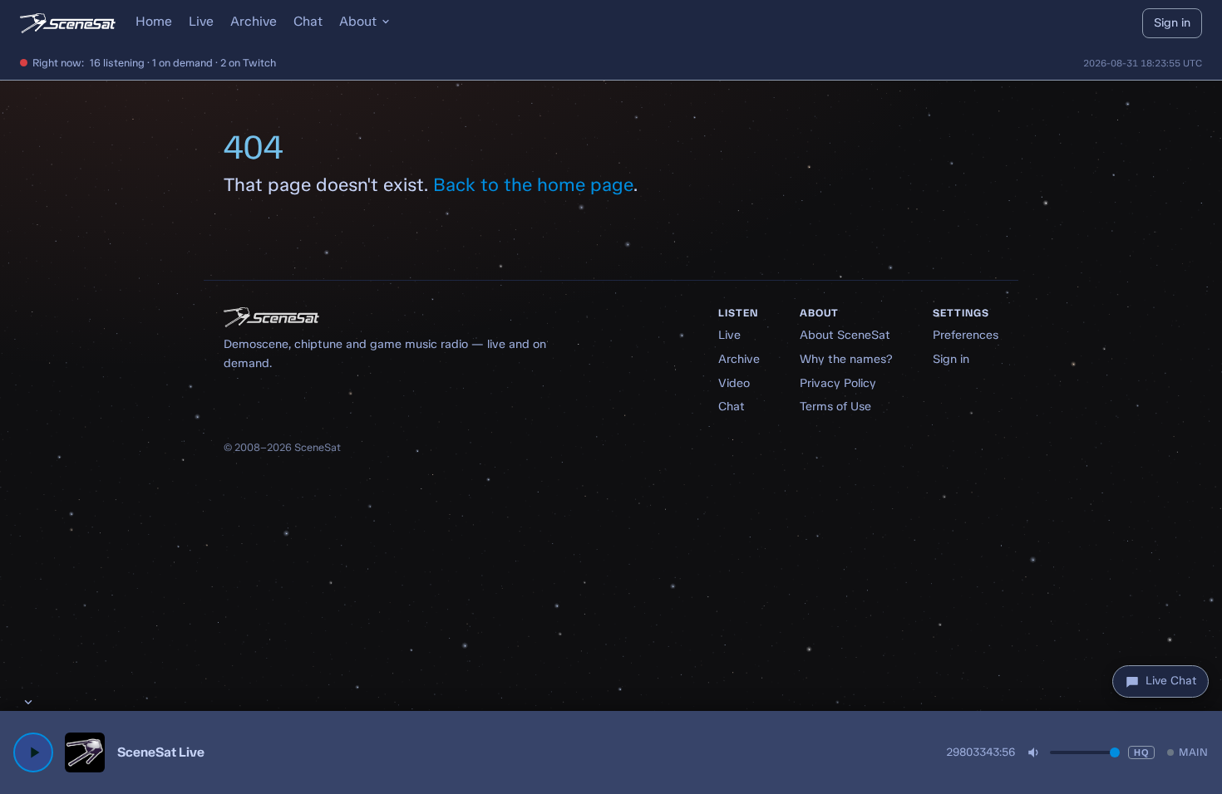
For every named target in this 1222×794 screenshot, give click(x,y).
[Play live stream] (33, 752)
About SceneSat (845, 334)
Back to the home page (533, 185)
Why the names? (846, 358)
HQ (1141, 752)
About (358, 21)
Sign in (1172, 22)
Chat (308, 21)
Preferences (965, 334)
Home (154, 21)
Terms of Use (835, 406)
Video (734, 382)
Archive (253, 21)
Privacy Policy (838, 382)
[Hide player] (28, 702)
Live (201, 21)
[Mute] (1034, 752)
